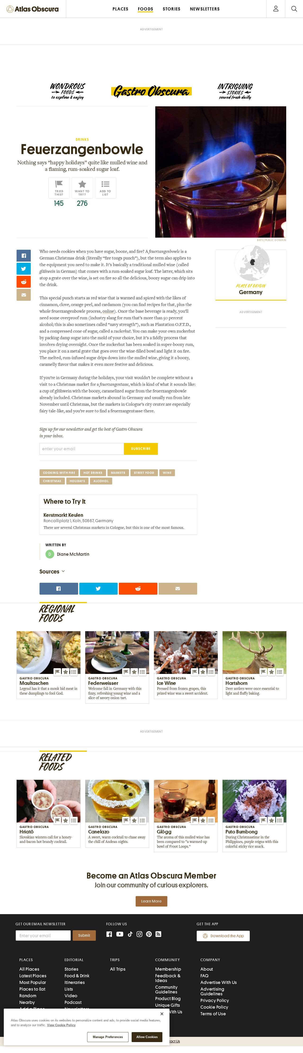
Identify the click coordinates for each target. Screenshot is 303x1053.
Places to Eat (32, 989)
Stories (71, 969)
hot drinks (93, 472)
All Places (29, 969)
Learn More (151, 901)
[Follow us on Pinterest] (149, 934)
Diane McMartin (69, 554)
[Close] (162, 1014)
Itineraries (75, 982)
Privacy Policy (215, 1000)
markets (118, 472)
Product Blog (168, 998)
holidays (77, 481)
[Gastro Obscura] (67, 91)
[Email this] (24, 295)
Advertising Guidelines (212, 991)
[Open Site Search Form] (294, 9)
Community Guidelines (166, 989)
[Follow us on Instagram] (139, 934)
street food (144, 472)
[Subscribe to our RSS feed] (158, 934)
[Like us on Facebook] (109, 934)
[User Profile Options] (276, 9)
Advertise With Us (219, 982)
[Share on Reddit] (24, 282)
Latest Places (33, 975)
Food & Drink (77, 975)
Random (27, 995)
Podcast (73, 1002)
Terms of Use (213, 1013)
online (108, 312)
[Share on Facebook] (24, 256)
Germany (251, 292)
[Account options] (275, 9)
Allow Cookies (147, 1037)
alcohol (101, 481)
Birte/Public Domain (271, 240)
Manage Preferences (108, 1037)
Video (71, 995)
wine (167, 472)
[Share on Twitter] (24, 269)
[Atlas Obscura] (33, 9)
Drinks (82, 139)
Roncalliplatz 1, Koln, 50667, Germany (79, 520)
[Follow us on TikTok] (130, 935)
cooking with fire (59, 472)
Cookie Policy (214, 1007)
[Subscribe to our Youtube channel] (120, 934)
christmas (52, 481)
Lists (69, 989)
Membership (168, 969)
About (207, 969)
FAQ (204, 975)
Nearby (27, 1002)
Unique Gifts (167, 1005)
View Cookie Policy (61, 1025)
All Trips (118, 969)
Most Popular (32, 982)
